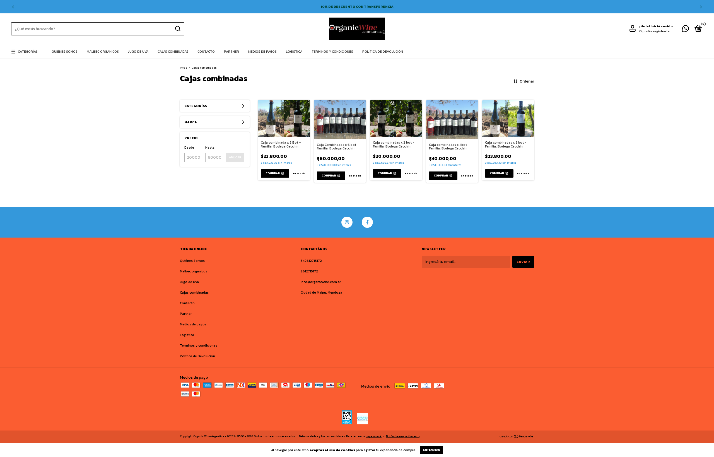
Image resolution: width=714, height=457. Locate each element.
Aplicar (235, 157)
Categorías (28, 51)
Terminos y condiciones (332, 51)
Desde (189, 147)
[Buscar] (177, 29)
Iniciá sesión (661, 26)
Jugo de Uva (138, 51)
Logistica (294, 51)
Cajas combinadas (173, 51)
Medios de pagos (262, 51)
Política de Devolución (382, 51)
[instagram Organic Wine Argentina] (347, 222)
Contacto (206, 51)
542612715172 (311, 260)
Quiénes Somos (65, 51)
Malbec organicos (103, 51)
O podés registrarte (654, 31)
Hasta (209, 147)
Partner (231, 51)
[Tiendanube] (516, 437)
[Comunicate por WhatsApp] (685, 30)
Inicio (183, 68)
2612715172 (309, 271)
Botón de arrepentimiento (402, 436)
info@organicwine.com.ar (321, 281)
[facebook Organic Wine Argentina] (367, 222)
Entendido (431, 450)
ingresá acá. (374, 436)
